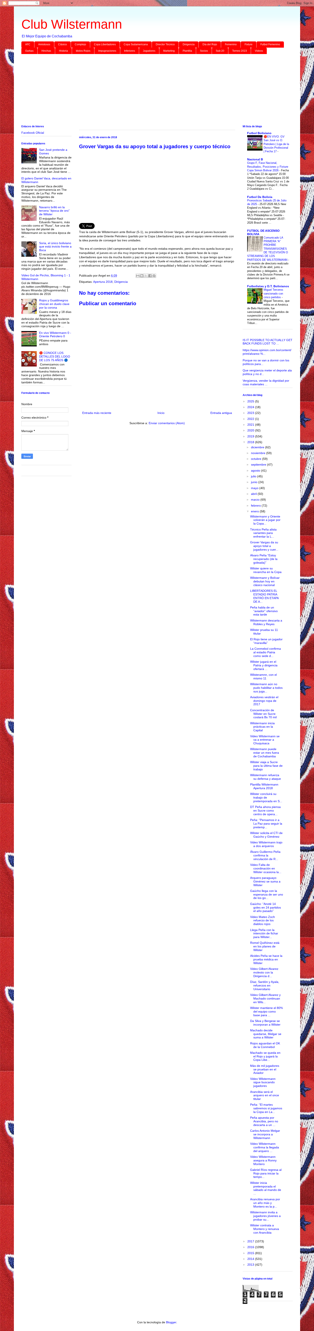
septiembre (259, 464)
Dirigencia (189, 44)
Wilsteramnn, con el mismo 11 (263, 676)
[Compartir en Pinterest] (154, 276)
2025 (251, 401)
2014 (251, 1259)
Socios (204, 50)
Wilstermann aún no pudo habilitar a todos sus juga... (266, 687)
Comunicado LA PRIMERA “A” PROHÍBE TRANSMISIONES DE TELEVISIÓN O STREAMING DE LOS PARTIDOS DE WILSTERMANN (267, 248)
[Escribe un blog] (142, 276)
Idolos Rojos (83, 50)
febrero (256, 505)
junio (254, 482)
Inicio (160, 413)
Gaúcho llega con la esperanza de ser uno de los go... (266, 894)
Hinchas (46, 50)
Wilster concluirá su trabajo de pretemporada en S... (266, 797)
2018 (251, 442)
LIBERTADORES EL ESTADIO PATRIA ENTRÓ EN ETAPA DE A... (264, 596)
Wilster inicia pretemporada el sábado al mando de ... (265, 1188)
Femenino (231, 44)
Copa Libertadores (105, 44)
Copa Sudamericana (136, 44)
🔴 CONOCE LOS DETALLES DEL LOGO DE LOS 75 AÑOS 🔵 (54, 356)
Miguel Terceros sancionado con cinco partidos (273, 293)
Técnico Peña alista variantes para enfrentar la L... (263, 533)
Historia (63, 50)
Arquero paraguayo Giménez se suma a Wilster (265, 881)
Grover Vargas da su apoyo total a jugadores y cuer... (264, 546)
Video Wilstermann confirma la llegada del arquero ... (264, 1147)
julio (254, 476)
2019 (251, 436)
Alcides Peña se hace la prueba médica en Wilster (266, 959)
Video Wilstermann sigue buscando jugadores (263, 1082)
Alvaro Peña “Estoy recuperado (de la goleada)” (263, 559)
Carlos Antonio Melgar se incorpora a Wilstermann (265, 1134)
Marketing (169, 50)
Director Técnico (165, 44)
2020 (251, 430)
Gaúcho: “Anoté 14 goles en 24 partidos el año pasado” (265, 907)
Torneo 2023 (239, 50)
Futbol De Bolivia (259, 197)
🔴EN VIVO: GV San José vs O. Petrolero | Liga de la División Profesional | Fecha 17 (276, 144)
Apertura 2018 (103, 281)
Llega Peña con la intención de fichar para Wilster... (264, 933)
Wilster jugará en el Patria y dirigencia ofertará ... (263, 665)
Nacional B (255, 159)
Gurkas (29, 50)
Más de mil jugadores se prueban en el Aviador (264, 1069)
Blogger (171, 1322)
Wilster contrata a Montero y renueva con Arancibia (264, 1229)
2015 (251, 1253)
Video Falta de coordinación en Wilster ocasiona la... (265, 868)
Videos (259, 50)
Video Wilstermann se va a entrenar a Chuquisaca (265, 739)
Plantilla (187, 50)
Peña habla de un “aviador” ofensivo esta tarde (264, 611)
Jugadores (149, 50)
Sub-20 (220, 50)
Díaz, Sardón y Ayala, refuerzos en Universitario (264, 985)
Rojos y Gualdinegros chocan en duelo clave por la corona (54, 304)
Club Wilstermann (71, 24)
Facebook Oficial (32, 132)
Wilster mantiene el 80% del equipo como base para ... (266, 1011)
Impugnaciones (107, 50)
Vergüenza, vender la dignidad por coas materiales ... (266, 382)
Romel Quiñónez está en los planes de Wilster (264, 946)
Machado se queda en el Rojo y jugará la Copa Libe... (265, 1056)
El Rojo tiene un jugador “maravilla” (266, 641)
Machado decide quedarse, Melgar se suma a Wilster (265, 1034)
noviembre (258, 453)
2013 (251, 1264)
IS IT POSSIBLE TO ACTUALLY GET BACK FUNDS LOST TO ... (267, 341)
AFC (27, 44)
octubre (256, 458)
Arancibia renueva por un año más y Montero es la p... (265, 1203)
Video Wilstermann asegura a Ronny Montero (263, 1160)
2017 (251, 1241)
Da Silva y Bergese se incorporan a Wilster (265, 1022)
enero (255, 511)
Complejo (80, 44)
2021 (251, 424)
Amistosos (44, 44)
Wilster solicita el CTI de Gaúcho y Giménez (266, 834)
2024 (251, 407)
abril (254, 493)
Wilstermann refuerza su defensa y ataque (265, 776)
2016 (251, 1247)
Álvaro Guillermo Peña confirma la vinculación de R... (265, 855)
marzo (255, 499)
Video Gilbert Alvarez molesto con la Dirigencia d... (264, 972)
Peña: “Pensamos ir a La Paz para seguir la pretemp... (266, 823)
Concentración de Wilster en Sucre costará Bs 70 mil (263, 713)
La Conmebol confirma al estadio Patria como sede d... (265, 652)
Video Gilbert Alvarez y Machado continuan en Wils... (265, 998)
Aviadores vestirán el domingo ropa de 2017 (264, 700)
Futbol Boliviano (259, 133)
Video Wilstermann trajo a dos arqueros (266, 844)
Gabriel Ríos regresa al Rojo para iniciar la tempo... (266, 1173)
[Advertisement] (149, 90)
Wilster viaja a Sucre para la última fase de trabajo (266, 765)
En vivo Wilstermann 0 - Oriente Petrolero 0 (55, 334)
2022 (251, 419)
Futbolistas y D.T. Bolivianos (268, 286)
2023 (251, 413)
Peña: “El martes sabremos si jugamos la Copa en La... (266, 1108)
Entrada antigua (221, 413)
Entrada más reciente (96, 413)
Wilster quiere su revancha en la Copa (266, 570)
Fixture (248, 44)
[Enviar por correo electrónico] (138, 276)
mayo (255, 488)
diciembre (258, 447)
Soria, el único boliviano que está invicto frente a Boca (55, 246)
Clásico (62, 44)
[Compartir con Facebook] (150, 276)
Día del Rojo (209, 44)
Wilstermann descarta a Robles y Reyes (266, 622)
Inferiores (129, 50)
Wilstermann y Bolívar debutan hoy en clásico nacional (265, 581)
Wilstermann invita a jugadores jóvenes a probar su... (265, 1216)
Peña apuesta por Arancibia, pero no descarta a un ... (264, 1121)
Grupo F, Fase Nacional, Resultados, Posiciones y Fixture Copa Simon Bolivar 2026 (267, 166)
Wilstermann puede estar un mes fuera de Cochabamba (264, 752)
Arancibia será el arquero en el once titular (264, 1095)
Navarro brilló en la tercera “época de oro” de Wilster (54, 210)
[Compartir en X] (146, 276)
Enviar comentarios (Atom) (167, 423)
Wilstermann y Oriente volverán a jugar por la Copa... (265, 520)
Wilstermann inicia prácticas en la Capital (262, 726)
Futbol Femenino (270, 44)
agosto (256, 470)
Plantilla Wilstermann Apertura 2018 (264, 786)
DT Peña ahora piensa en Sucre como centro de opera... (265, 810)
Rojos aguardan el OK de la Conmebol (265, 1045)
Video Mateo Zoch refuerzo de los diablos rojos (262, 920)
